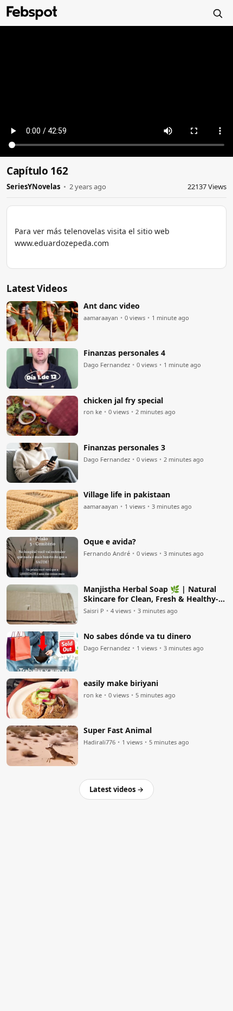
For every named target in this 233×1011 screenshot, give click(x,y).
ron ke (92, 412)
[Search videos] (217, 13)
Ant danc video (111, 306)
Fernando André (106, 553)
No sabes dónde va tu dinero (137, 636)
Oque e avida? (109, 542)
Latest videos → (116, 789)
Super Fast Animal (117, 730)
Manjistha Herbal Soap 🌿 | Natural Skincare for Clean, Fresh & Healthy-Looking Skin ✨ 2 (150, 594)
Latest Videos (37, 288)
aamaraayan (100, 318)
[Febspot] (32, 13)
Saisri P (93, 611)
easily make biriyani (120, 683)
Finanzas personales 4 (124, 353)
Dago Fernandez (106, 365)
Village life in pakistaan (126, 495)
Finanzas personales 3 (124, 448)
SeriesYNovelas (33, 186)
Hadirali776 (99, 742)
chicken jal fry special (123, 400)
